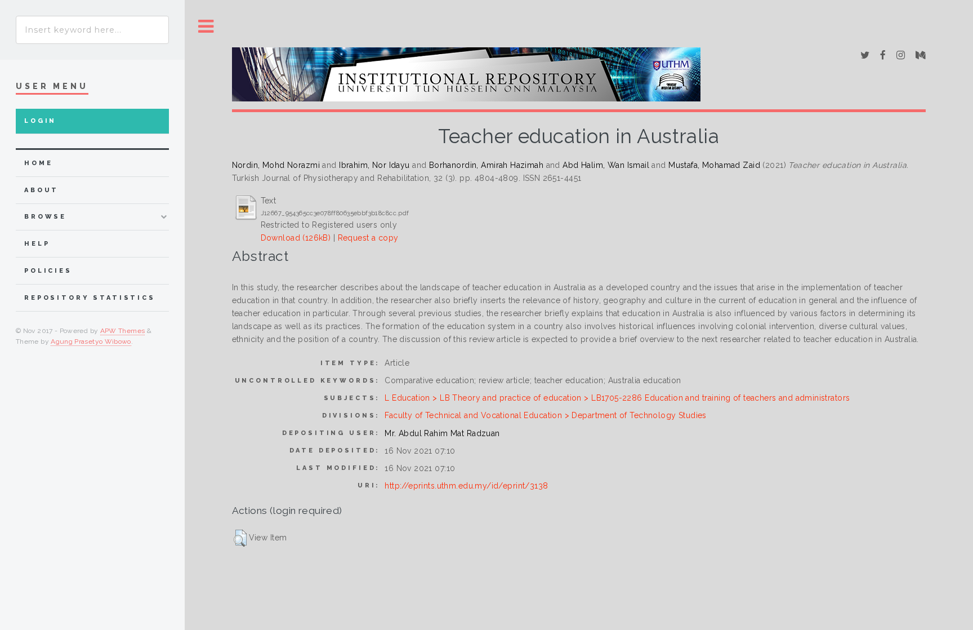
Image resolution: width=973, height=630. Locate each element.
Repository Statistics (89, 297)
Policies (48, 270)
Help (37, 243)
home (38, 163)
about (41, 190)
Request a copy (368, 237)
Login (40, 121)
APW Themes (122, 331)
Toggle (206, 27)
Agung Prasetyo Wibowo (91, 341)
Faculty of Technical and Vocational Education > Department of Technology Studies (546, 415)
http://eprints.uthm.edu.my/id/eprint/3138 (466, 485)
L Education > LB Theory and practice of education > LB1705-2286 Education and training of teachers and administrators (617, 397)
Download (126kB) (296, 237)
